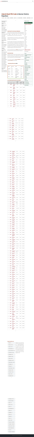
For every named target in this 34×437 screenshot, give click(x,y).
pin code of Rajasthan (17, 59)
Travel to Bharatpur (26, 51)
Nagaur (25, 40)
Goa (25, 61)
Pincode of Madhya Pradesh (4, 50)
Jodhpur (25, 34)
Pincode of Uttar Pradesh (3, 68)
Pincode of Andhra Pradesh (4, 23)
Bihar (25, 58)
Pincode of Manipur (4, 53)
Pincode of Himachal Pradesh (4, 40)
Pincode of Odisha (4, 58)
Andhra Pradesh (27, 57)
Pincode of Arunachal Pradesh (4, 25)
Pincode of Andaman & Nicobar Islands (4, 21)
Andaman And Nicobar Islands (28, 55)
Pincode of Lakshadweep (3, 48)
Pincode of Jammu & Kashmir (4, 42)
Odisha (26, 76)
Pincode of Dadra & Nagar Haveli (4, 32)
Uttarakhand (27, 82)
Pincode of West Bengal (4, 71)
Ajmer (25, 25)
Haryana (26, 64)
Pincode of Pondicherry (4, 59)
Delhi (25, 53)
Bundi (25, 29)
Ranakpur (25, 44)
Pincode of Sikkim (4, 63)
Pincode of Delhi (3, 35)
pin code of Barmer (10, 60)
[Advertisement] (17, 7)
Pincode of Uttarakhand (4, 70)
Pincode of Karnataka (4, 45)
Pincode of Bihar (3, 28)
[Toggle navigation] (33, 1)
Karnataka (26, 70)
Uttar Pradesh (27, 83)
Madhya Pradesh (27, 73)
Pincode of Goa (3, 36)
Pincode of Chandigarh (4, 29)
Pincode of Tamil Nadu (4, 64)
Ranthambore (26, 45)
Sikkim (25, 79)
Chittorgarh (26, 30)
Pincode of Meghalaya (4, 54)
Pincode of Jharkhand (4, 44)
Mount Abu (26, 39)
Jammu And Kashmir (27, 67)
